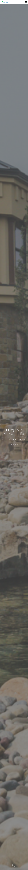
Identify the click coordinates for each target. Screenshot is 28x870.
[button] (26, 2)
